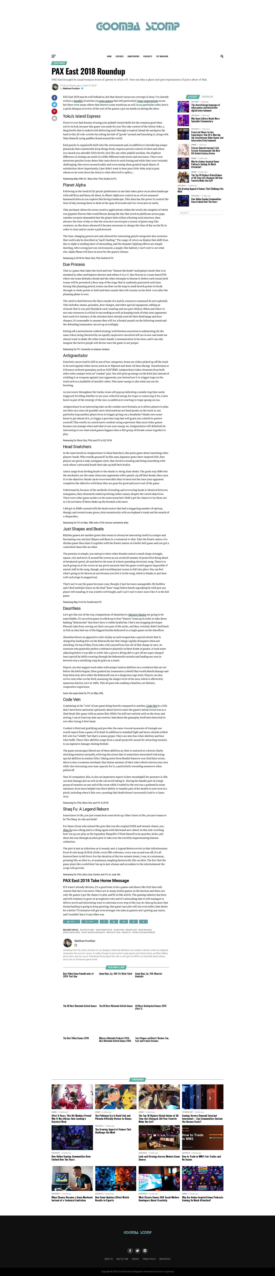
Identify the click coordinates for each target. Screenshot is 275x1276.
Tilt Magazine (162, 56)
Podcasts (147, 56)
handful (78, 100)
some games (106, 100)
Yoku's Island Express (144, 932)
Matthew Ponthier (71, 88)
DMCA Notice (164, 1258)
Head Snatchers (72, 932)
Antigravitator (104, 930)
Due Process (146, 930)
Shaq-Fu (127, 932)
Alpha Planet (87, 930)
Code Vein (119, 930)
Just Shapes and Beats (93, 932)
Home (109, 56)
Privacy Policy (149, 1258)
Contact (135, 1258)
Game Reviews (133, 56)
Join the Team (122, 1258)
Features (119, 56)
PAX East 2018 (113, 932)
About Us (109, 1258)
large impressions (147, 100)
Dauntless (132, 930)
